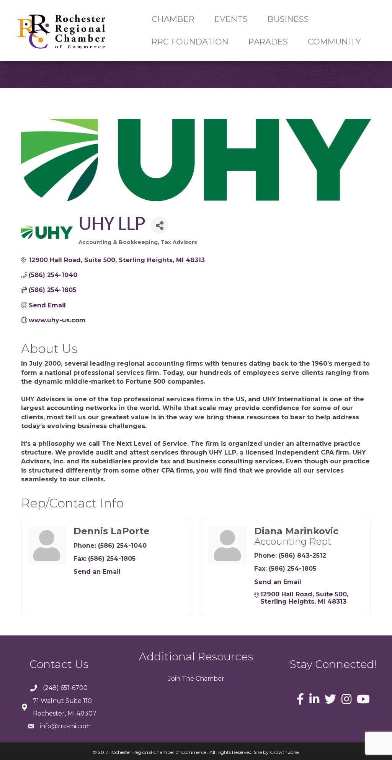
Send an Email (97, 571)
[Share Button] (159, 225)
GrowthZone (284, 752)
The (187, 678)
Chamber (209, 678)
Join (174, 678)
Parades (268, 41)
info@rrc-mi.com (65, 726)
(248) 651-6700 (65, 687)
